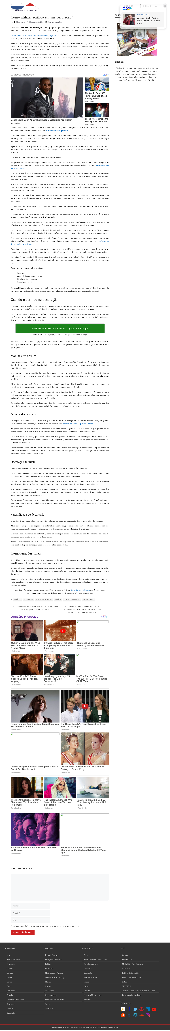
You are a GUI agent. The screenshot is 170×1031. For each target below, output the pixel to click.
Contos (9, 977)
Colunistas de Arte (91, 964)
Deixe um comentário (55, 22)
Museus (87, 982)
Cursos (9, 982)
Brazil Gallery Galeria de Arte (95, 960)
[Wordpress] (135, 1017)
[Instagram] (148, 1017)
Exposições (11, 1013)
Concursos (88, 969)
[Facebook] (129, 1011)
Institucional (127, 960)
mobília (58, 599)
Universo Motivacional (92, 995)
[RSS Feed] (123, 1011)
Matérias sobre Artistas (54, 973)
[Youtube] (154, 1011)
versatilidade (88, 599)
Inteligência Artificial (53, 960)
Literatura (49, 969)
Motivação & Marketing (54, 977)
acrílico (17, 599)
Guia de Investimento (44, 599)
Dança (9, 986)
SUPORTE (126, 986)
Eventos (10, 1008)
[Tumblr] (129, 1017)
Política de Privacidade (131, 973)
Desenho (10, 995)
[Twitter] (135, 1011)
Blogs (86, 955)
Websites (87, 1000)
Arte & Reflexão (13, 960)
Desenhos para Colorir (15, 1000)
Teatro (47, 1004)
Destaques (10, 1004)
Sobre (124, 982)
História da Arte (51, 955)
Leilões (48, 964)
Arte (8, 955)
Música (48, 982)
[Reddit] (123, 1017)
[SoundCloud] (141, 1017)
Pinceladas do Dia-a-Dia (54, 1000)
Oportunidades (50, 995)
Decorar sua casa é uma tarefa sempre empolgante (33, 35)
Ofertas (48, 986)
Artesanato (11, 964)
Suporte (87, 991)
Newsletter (126, 969)
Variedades (49, 1008)
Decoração (11, 991)
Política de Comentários (131, 977)
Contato (125, 955)
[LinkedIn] (148, 1011)
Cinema (10, 969)
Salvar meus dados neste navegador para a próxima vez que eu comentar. (46, 926)
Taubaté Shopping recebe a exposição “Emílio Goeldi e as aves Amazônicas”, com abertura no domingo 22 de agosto (82, 609)
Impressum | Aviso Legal (132, 995)
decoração (28, 599)
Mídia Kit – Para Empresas (132, 964)
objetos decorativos (72, 599)
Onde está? (49, 991)
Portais (86, 986)
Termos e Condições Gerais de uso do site (138, 991)
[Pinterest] (141, 1011)
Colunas (10, 973)
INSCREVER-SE (90, 977)
